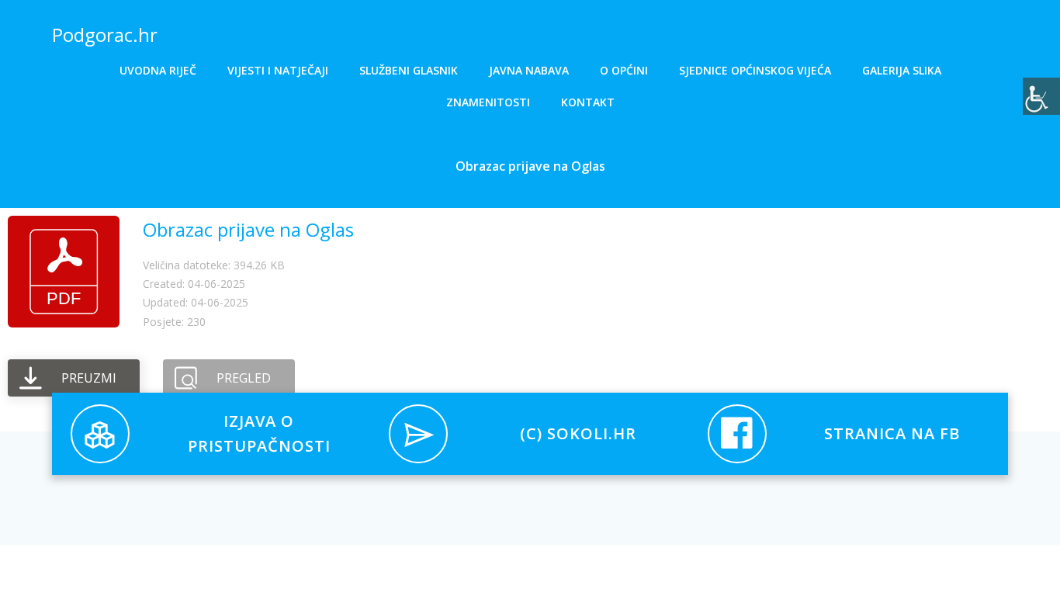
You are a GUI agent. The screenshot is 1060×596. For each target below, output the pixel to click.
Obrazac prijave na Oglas (248, 229)
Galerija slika (901, 70)
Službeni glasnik (408, 70)
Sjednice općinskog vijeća (755, 70)
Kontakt (588, 102)
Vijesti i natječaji (277, 70)
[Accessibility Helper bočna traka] (1041, 96)
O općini (624, 70)
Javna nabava (529, 70)
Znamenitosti (488, 102)
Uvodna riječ (158, 70)
